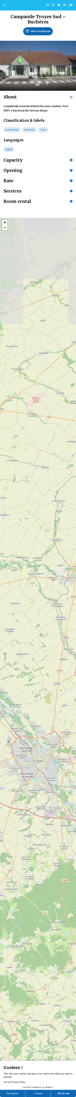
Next (46, 85)
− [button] (5, 227)
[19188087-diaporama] (38, 66)
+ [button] (5, 222)
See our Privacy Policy (14, 1082)
